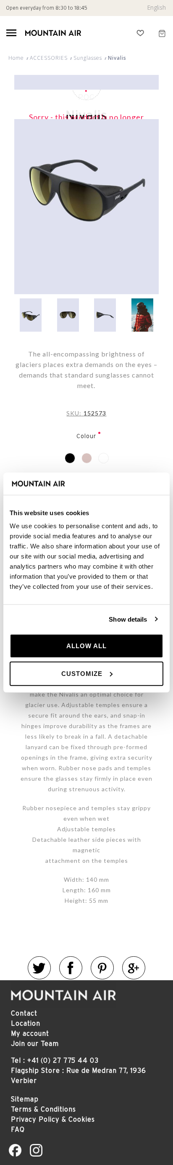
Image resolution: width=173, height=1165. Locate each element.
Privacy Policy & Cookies (53, 1119)
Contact (24, 1013)
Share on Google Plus (133, 967)
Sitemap (25, 1099)
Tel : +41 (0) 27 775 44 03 (55, 1060)
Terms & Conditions (43, 1109)
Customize (81, 673)
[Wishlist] (140, 33)
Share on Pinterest (102, 967)
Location (25, 1023)
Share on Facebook (70, 967)
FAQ (18, 1129)
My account (30, 1033)
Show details (128, 618)
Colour (86, 436)
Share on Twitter (39, 967)
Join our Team (35, 1043)
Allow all (86, 645)
